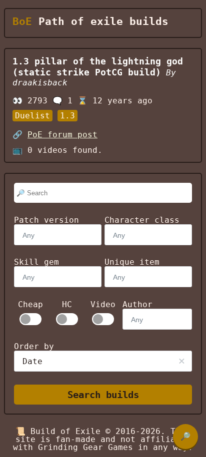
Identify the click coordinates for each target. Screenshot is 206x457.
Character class (142, 220)
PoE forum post (63, 134)
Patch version (46, 220)
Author (137, 304)
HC (67, 305)
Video (103, 305)
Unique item (132, 262)
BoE (22, 21)
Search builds (103, 395)
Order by (34, 346)
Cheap (30, 305)
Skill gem (36, 262)
